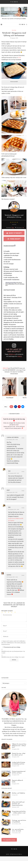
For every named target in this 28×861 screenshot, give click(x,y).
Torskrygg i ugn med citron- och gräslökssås (19, 821)
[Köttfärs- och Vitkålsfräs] (5, 795)
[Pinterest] (22, 24)
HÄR (19, 57)
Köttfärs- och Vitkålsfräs (18, 793)
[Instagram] (12, 1)
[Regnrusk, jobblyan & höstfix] (5, 783)
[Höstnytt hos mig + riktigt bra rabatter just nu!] (5, 756)
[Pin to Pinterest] (19, 406)
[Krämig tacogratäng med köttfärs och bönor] (5, 774)
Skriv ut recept (15, 233)
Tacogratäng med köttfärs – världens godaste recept (19, 812)
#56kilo (19, 356)
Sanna (9, 575)
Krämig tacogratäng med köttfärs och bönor (18, 772)
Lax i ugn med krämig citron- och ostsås (17, 830)
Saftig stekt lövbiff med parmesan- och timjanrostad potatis (18, 804)
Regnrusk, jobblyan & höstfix (17, 781)
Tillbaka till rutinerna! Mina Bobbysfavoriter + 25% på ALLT (19, 746)
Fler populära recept (9, 840)
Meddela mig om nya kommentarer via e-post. (13, 652)
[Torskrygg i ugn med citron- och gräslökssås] (5, 823)
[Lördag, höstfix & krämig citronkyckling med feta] (5, 765)
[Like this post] (11, 406)
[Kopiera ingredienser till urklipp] (15, 245)
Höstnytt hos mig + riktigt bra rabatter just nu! (18, 754)
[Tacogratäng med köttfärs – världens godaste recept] (5, 814)
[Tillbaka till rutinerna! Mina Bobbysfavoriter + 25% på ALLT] (5, 746)
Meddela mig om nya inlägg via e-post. (13, 657)
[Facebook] (19, 24)
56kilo (13, 719)
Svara (23, 471)
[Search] (26, 24)
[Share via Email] (22, 406)
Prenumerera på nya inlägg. (12, 647)
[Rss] (24, 24)
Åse (13, 227)
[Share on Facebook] (15, 406)
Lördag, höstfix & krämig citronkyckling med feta (18, 763)
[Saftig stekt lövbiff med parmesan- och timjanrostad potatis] (5, 804)
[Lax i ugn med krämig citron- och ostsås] (5, 832)
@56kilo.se (12, 354)
